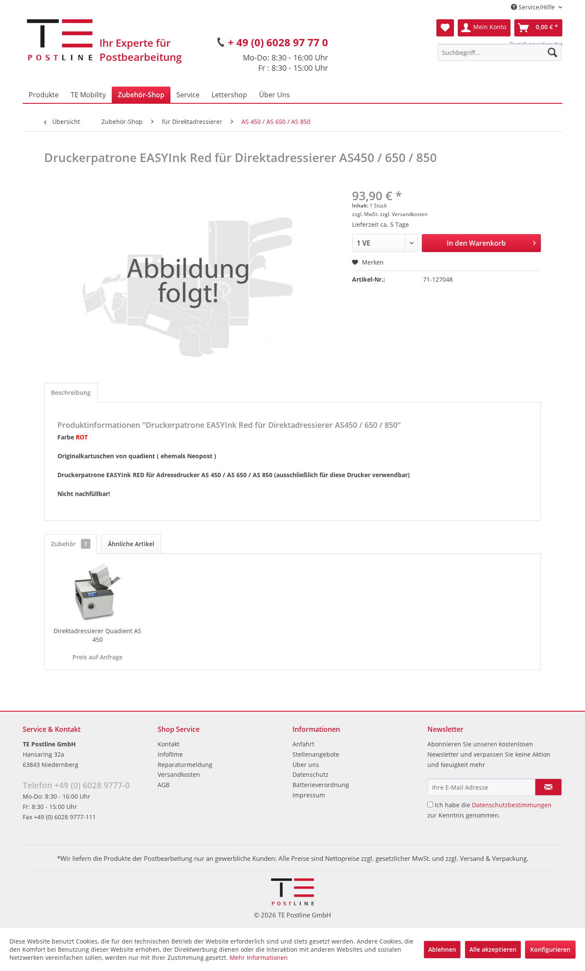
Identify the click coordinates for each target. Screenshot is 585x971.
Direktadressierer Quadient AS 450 (97, 635)
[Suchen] (552, 52)
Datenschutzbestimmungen (512, 805)
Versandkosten (179, 774)
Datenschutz (310, 774)
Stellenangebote (315, 754)
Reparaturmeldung (185, 765)
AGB (164, 785)
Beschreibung (71, 392)
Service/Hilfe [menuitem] (536, 7)
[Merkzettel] (445, 27)
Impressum (308, 795)
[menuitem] (499, 52)
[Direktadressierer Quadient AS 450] (97, 592)
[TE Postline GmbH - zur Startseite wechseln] (60, 39)
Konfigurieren (550, 949)
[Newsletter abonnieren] (548, 787)
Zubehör (69, 544)
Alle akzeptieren (492, 949)
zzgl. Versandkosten (403, 214)
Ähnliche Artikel (131, 544)
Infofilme (170, 754)
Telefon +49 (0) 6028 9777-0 (76, 785)
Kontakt (168, 744)
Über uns (305, 765)
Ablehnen (442, 949)
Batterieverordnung (320, 785)
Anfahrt (303, 744)
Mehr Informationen (259, 957)
